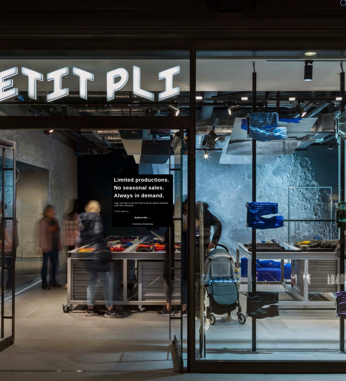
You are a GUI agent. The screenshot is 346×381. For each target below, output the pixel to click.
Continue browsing (142, 224)
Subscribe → (142, 217)
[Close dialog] (343, 2)
